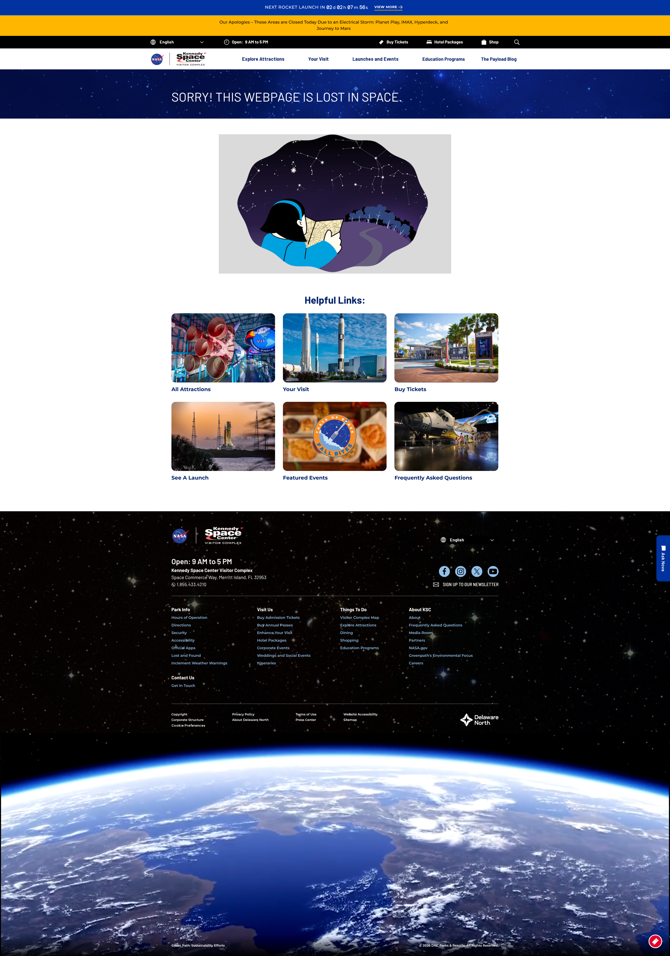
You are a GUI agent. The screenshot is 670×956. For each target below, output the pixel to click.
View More (385, 7)
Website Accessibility (360, 714)
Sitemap (350, 720)
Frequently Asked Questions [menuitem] (435, 625)
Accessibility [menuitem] (183, 640)
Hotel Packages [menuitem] (271, 640)
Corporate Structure (187, 720)
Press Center (305, 720)
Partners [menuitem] (417, 640)
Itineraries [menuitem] (266, 663)
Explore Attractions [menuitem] (358, 625)
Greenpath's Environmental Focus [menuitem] (441, 655)
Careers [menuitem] (416, 663)
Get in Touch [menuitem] (183, 685)
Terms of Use (305, 714)
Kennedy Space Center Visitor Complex (212, 570)
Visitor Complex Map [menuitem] (359, 617)
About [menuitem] (415, 617)
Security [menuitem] (179, 632)
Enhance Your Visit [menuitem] (274, 632)
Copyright (179, 714)
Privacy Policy (243, 714)
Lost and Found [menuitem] (186, 655)
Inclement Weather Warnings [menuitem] (199, 663)
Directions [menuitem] (181, 625)
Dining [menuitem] (346, 632)
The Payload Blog (499, 59)
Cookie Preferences (188, 725)
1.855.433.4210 (191, 584)
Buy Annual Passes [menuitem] (275, 625)
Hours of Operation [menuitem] (189, 617)
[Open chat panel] (663, 558)
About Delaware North (250, 720)
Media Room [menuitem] (421, 632)
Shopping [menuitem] (349, 640)
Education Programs (443, 59)
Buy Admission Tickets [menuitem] (278, 617)
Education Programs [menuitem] (359, 648)
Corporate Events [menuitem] (273, 648)
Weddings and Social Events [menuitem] (283, 655)
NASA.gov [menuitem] (418, 648)
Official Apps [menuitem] (183, 648)
